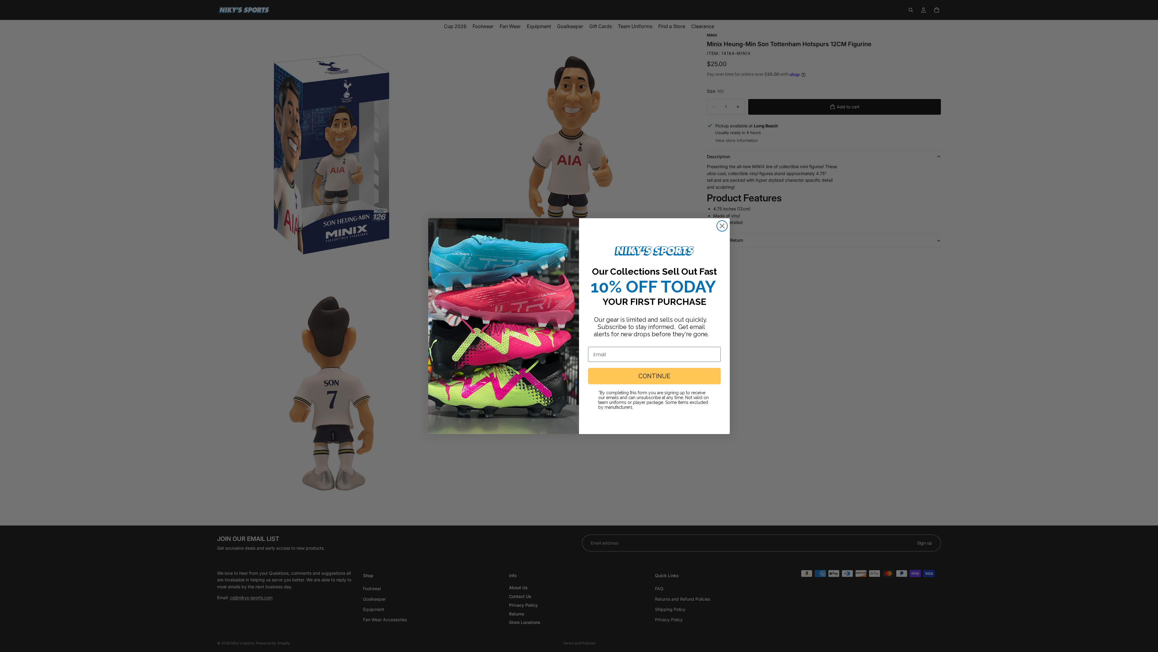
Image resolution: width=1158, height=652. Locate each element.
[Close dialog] (722, 226)
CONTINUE (654, 376)
